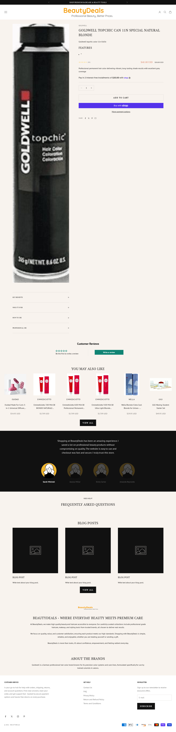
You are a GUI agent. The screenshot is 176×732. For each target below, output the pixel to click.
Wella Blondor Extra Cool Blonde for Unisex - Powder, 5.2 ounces (131, 407)
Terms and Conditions (92, 703)
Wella (132, 399)
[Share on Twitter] (89, 118)
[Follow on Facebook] (5, 716)
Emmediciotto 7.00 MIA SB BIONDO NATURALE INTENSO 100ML (44, 407)
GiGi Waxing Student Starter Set (160, 406)
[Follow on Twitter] (12, 716)
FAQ (85, 691)
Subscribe (146, 706)
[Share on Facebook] (85, 118)
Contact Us (87, 687)
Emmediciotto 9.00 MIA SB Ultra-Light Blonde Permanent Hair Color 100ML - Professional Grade (102, 407)
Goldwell (83, 25)
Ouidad (15, 399)
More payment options (121, 112)
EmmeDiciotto (44, 399)
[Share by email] (95, 118)
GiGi (161, 399)
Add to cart (121, 98)
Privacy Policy (88, 695)
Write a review (109, 352)
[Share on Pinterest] (92, 118)
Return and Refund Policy (93, 699)
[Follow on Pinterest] (24, 716)
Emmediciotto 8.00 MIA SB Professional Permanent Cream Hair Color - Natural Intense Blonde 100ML (73, 407)
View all (88, 423)
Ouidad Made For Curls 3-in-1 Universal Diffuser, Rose (15, 407)
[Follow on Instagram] (18, 716)
